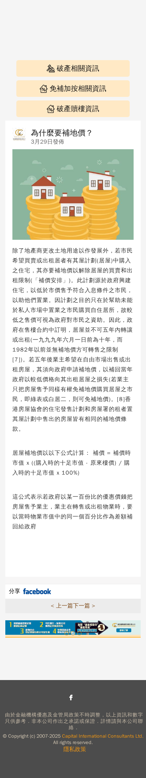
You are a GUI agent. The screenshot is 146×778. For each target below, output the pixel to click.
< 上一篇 (62, 605)
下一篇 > (84, 605)
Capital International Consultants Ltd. (103, 736)
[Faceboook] (71, 697)
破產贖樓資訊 (78, 108)
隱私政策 (74, 749)
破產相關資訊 (78, 68)
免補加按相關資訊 (78, 88)
